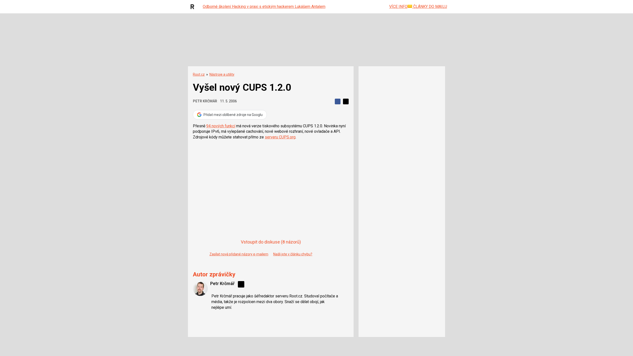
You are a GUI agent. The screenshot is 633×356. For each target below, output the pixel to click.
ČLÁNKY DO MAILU (429, 6)
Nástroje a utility (221, 74)
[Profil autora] (200, 288)
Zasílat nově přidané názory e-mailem (238, 254)
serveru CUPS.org (280, 137)
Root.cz (199, 74)
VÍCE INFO (398, 6)
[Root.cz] (193, 6)
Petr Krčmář (205, 101)
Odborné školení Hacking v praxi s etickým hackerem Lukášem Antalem (264, 6)
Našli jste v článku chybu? (292, 254)
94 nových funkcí (220, 126)
